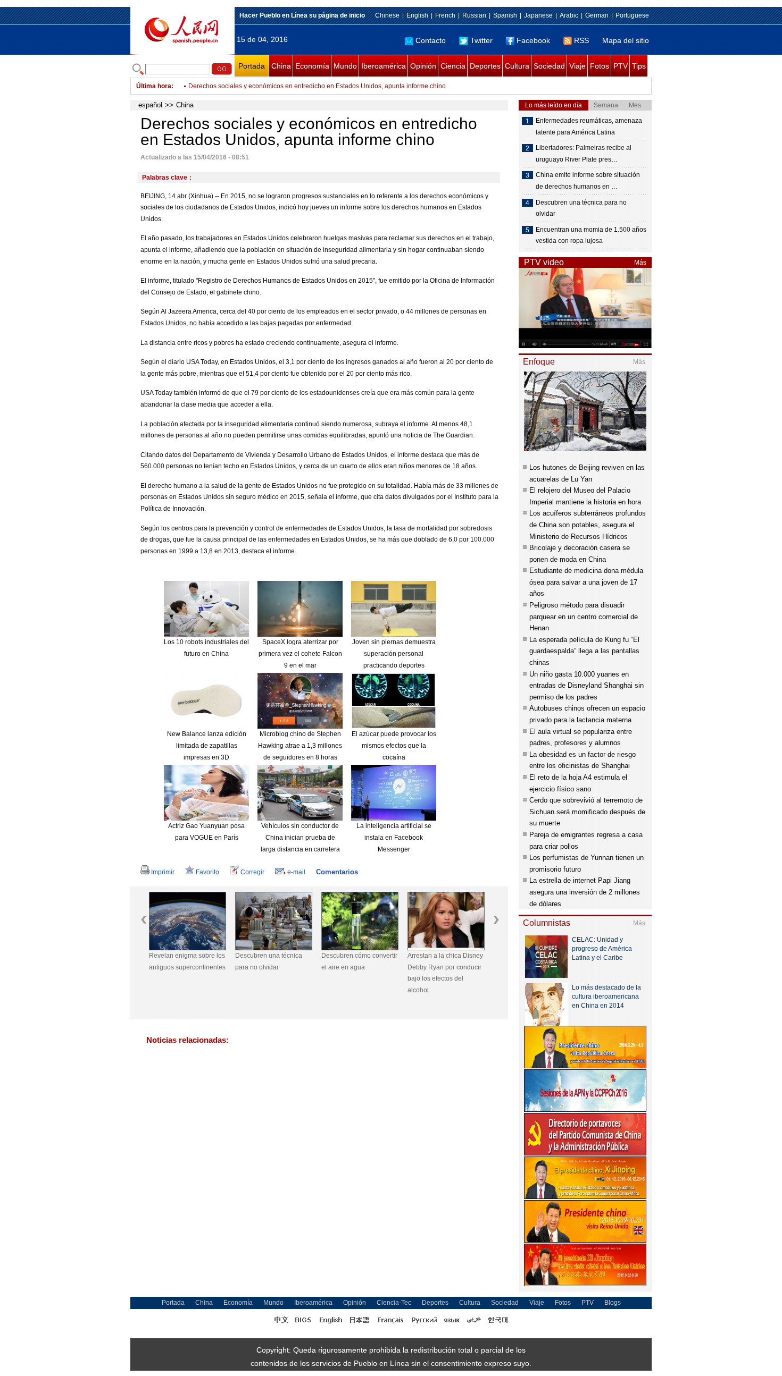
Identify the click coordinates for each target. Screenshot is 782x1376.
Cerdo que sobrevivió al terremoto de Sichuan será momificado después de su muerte (587, 811)
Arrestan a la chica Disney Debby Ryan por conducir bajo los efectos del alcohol (445, 973)
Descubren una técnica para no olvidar (268, 961)
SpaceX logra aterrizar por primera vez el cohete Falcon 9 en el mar (300, 653)
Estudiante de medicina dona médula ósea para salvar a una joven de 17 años (586, 582)
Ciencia (452, 66)
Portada (251, 66)
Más (640, 262)
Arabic (569, 15)
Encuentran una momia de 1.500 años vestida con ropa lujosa (591, 235)
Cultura (517, 66)
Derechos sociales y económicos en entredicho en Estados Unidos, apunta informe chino (317, 79)
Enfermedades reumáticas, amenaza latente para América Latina (589, 126)
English (417, 15)
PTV (620, 66)
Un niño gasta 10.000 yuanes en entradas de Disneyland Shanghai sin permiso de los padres (586, 685)
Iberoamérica (383, 66)
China (281, 66)
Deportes (485, 66)
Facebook (533, 40)
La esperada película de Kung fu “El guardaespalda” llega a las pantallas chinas (584, 651)
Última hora (153, 86)
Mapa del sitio (625, 40)
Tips (639, 66)
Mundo (345, 66)
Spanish (505, 15)
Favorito (207, 872)
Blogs (612, 1302)
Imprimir (162, 872)
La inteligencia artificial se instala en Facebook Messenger (393, 837)
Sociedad (549, 66)
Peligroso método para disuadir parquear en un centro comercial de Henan (583, 616)
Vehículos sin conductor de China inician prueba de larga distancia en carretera (300, 837)
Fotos (599, 66)
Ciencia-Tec (394, 1302)
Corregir (252, 872)
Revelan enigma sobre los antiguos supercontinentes (187, 961)
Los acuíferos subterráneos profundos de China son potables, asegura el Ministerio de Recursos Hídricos (587, 524)
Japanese (538, 15)
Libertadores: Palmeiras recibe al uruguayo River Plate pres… (583, 153)
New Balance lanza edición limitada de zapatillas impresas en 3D (206, 745)
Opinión (423, 66)
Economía (312, 66)
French (445, 15)
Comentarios (337, 872)
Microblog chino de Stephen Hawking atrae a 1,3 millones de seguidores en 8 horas (300, 745)
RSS (581, 40)
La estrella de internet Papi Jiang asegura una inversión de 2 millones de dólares (584, 891)
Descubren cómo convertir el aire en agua (359, 961)
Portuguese (632, 15)
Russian (474, 15)
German (597, 15)
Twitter (481, 40)
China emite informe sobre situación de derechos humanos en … (588, 180)
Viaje (577, 66)
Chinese (387, 15)
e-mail (296, 872)
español (150, 105)
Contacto (430, 40)
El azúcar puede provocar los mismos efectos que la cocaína (394, 745)
